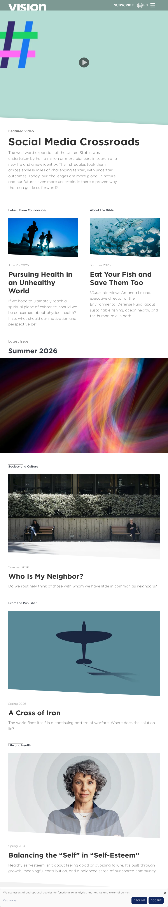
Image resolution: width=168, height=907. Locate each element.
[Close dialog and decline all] (164, 891)
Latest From (27, 210)
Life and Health (19, 745)
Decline (139, 900)
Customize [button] (9, 900)
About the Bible (102, 210)
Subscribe (124, 5)
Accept (155, 900)
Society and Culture (23, 466)
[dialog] (84, 898)
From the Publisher (22, 603)
